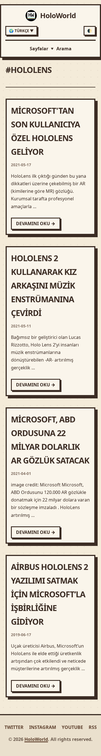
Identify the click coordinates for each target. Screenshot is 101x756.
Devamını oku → (35, 223)
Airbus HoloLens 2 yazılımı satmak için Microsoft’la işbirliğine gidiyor (49, 594)
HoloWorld (36, 739)
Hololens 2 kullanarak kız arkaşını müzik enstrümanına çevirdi (44, 285)
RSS (93, 727)
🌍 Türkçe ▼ (21, 30)
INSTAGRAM (42, 727)
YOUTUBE (72, 727)
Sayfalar (42, 49)
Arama (64, 49)
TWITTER (14, 727)
